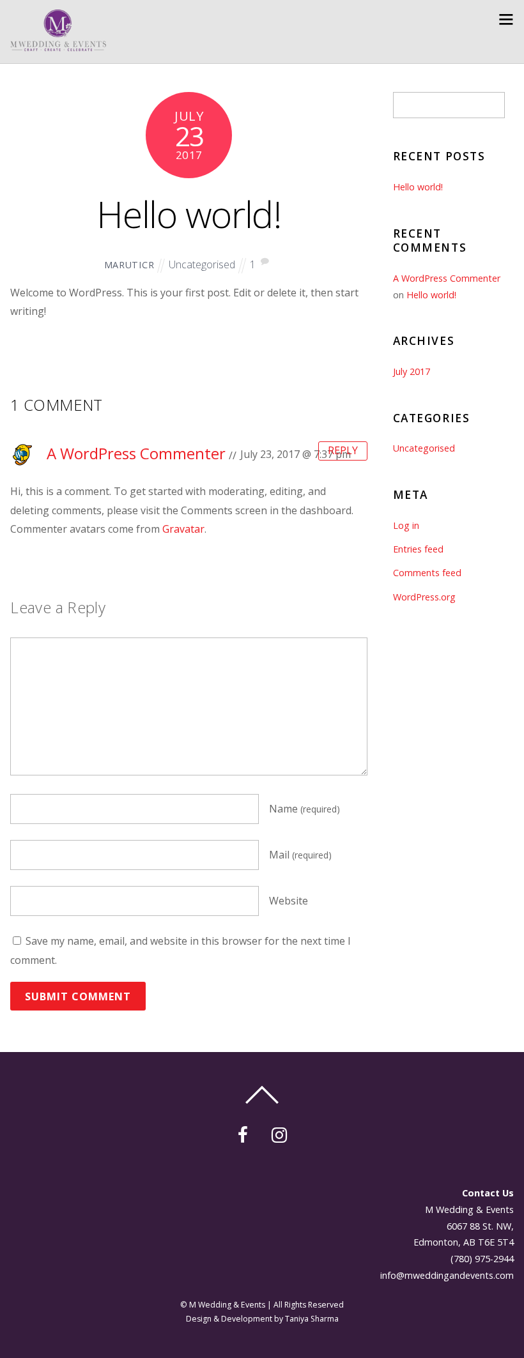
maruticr (129, 265)
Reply (343, 450)
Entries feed (418, 549)
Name (304, 809)
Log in (406, 525)
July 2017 (411, 371)
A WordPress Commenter (136, 453)
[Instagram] (281, 1133)
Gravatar (183, 529)
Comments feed (427, 573)
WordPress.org (424, 597)
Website (288, 901)
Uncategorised (202, 264)
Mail (300, 855)
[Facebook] (245, 1133)
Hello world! (188, 213)
